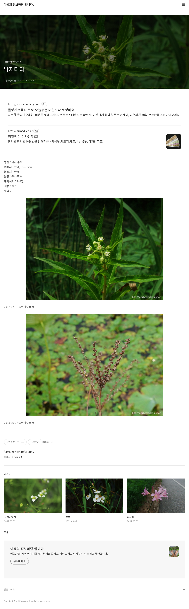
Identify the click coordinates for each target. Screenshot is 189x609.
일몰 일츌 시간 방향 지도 (16, 601)
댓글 (6, 532)
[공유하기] (18, 442)
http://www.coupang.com (24, 104)
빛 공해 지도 (10, 595)
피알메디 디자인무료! (23, 136)
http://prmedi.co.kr (20, 131)
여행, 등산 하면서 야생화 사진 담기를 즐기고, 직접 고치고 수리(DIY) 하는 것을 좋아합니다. (59, 553)
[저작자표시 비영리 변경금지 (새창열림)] (48, 442)
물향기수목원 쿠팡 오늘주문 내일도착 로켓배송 (41, 109)
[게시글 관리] (22, 442)
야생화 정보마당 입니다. (19, 5)
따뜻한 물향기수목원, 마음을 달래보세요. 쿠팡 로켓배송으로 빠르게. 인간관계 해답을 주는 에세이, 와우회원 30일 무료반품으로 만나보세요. (94, 114)
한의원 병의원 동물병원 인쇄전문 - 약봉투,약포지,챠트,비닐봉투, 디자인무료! (55, 141)
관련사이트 (9, 589)
